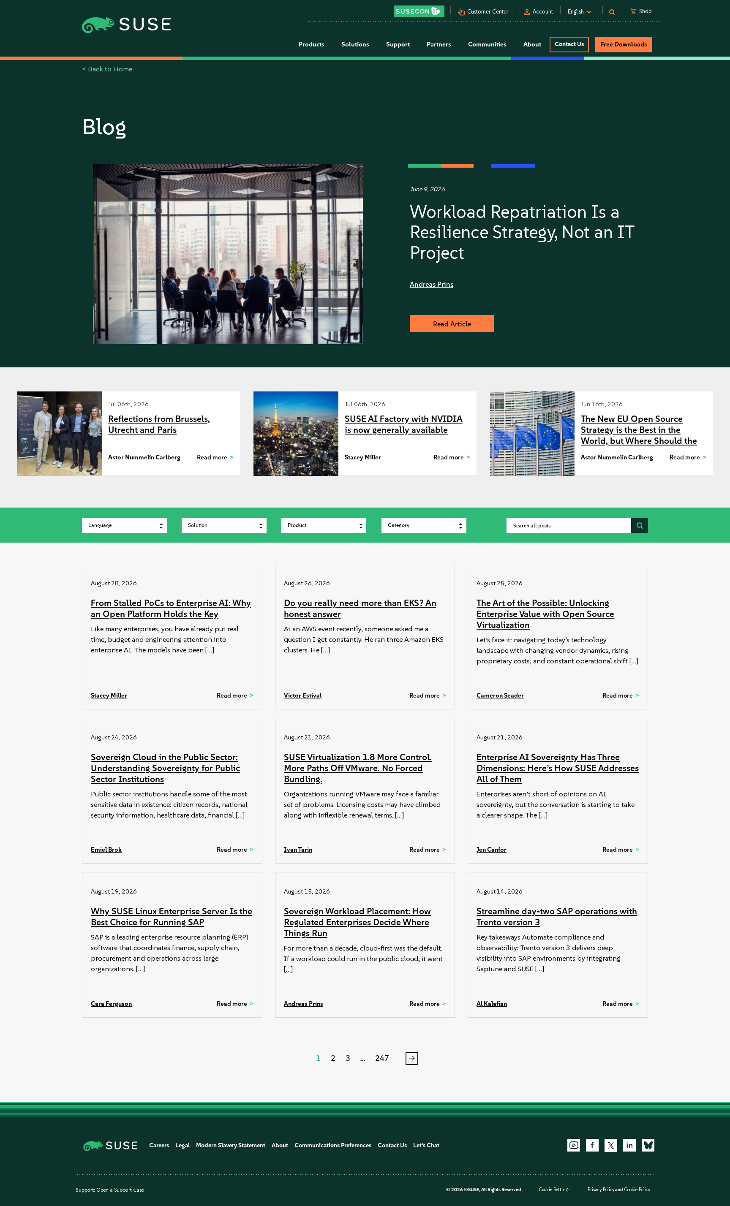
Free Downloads (623, 44)
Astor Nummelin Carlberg (144, 457)
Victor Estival (302, 695)
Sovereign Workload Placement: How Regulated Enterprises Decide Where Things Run (357, 922)
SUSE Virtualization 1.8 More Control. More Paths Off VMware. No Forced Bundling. (358, 768)
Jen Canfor (492, 849)
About (280, 1145)
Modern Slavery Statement (230, 1145)
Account (543, 11)
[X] (611, 1145)
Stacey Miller (363, 457)
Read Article (452, 324)
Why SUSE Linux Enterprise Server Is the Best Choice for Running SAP (171, 916)
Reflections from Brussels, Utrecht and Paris (159, 424)
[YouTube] (573, 1145)
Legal (182, 1145)
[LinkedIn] (629, 1145)
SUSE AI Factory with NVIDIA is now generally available (404, 424)
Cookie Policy (637, 1189)
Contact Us (569, 44)
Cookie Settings (554, 1189)
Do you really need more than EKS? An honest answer (360, 608)
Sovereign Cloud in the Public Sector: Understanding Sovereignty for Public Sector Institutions (165, 768)
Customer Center (488, 11)
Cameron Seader (500, 695)
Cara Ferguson (111, 1004)
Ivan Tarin (298, 849)
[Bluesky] (648, 1145)
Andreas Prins (431, 284)
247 (382, 1058)
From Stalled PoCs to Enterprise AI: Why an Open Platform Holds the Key (171, 608)
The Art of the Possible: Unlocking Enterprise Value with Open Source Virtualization (545, 614)
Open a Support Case (120, 1190)
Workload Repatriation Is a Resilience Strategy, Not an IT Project (522, 232)
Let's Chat (426, 1145)
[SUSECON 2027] (419, 11)
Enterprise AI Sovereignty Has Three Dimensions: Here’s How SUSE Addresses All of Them (558, 768)
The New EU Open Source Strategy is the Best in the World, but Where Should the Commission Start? (639, 435)
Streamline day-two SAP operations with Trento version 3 (557, 916)
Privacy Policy (601, 1189)
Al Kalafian (492, 1004)
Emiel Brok (106, 849)
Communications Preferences (332, 1145)
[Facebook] (592, 1145)
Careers (159, 1145)
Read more (212, 457)
